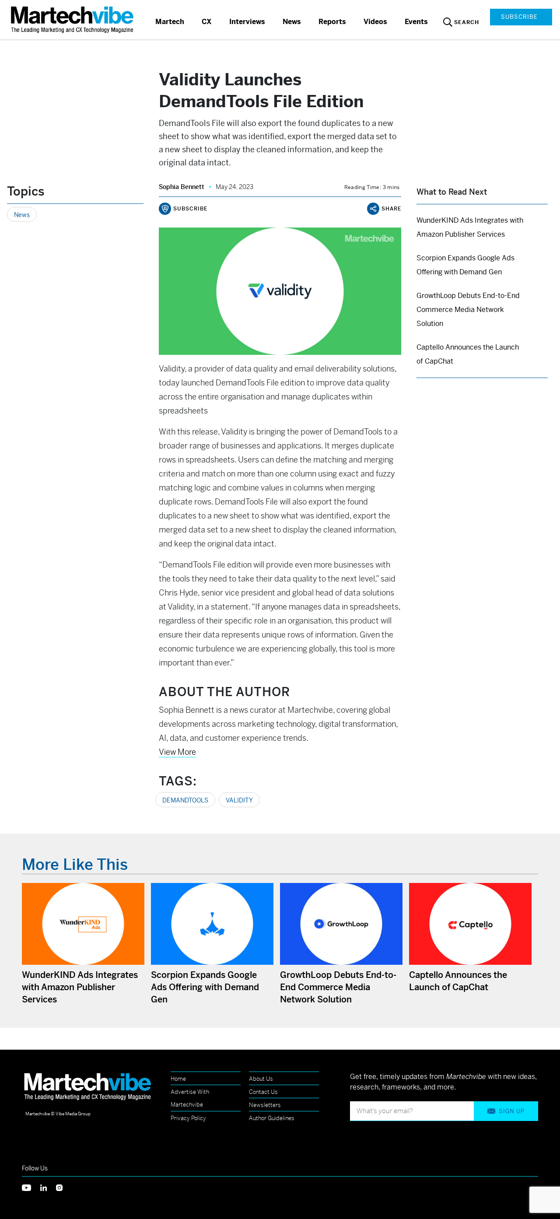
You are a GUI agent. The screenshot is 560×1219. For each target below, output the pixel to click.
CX (207, 21)
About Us (261, 1078)
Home (178, 1078)
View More (177, 752)
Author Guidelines (271, 1118)
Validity (239, 800)
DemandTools (185, 800)
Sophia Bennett (181, 187)
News (292, 21)
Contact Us (263, 1092)
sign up (512, 1111)
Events (416, 21)
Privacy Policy (188, 1118)
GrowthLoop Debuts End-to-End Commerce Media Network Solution (468, 309)
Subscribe (519, 17)
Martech (169, 21)
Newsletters (265, 1105)
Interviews (247, 21)
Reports (332, 21)
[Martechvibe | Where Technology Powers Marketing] (73, 19)
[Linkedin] (48, 1187)
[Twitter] (31, 1187)
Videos (375, 21)
